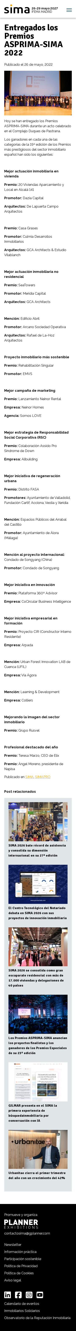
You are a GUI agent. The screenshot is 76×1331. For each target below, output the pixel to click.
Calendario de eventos (21, 1304)
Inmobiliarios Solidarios (22, 1311)
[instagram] (29, 1295)
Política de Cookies (19, 1273)
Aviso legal (12, 1280)
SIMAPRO (42, 777)
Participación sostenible (22, 1259)
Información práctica (20, 1252)
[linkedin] (7, 1295)
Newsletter (12, 1245)
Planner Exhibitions (21, 1224)
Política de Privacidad (21, 1266)
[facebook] (18, 1295)
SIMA (17, 9)
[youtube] (40, 1295)
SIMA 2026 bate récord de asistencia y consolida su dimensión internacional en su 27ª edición (37, 850)
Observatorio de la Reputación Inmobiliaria (37, 1318)
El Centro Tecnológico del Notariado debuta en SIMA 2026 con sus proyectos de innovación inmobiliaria (37, 913)
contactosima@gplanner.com (27, 1233)
